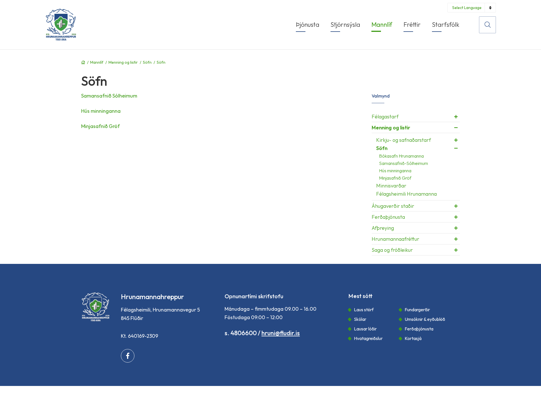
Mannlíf (96, 62)
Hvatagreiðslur (368, 338)
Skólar (360, 319)
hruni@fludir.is (280, 333)
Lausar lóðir (365, 329)
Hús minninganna (101, 111)
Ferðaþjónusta (419, 329)
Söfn (147, 62)
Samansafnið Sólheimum (109, 95)
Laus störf (364, 309)
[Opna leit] (487, 24)
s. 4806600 (241, 333)
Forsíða (83, 62)
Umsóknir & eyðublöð (425, 319)
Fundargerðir (417, 309)
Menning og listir (123, 62)
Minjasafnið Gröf (100, 126)
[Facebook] (127, 356)
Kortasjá (413, 338)
